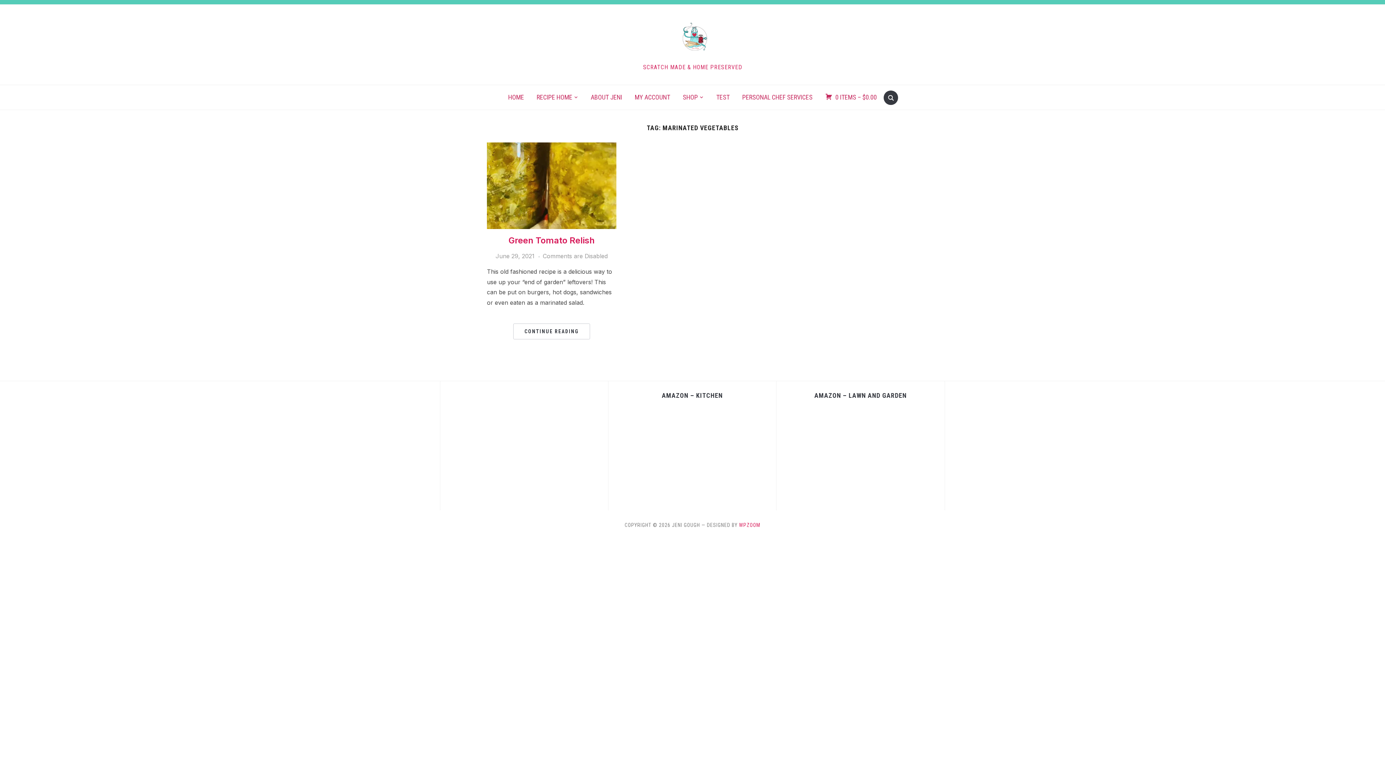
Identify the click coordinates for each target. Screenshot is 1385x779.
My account (652, 97)
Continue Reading (551, 331)
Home (516, 97)
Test (723, 97)
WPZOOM (749, 525)
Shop (690, 97)
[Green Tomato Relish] (551, 146)
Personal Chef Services (777, 97)
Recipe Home (554, 97)
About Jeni (606, 97)
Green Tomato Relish (552, 240)
